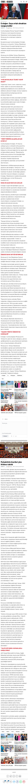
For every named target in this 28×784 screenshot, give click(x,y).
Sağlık (23, 731)
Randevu (18, 731)
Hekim (7, 731)
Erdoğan (3, 375)
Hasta (3, 731)
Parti (12, 731)
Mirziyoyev (13, 375)
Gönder (5, 436)
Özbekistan (19, 375)
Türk (3, 378)
